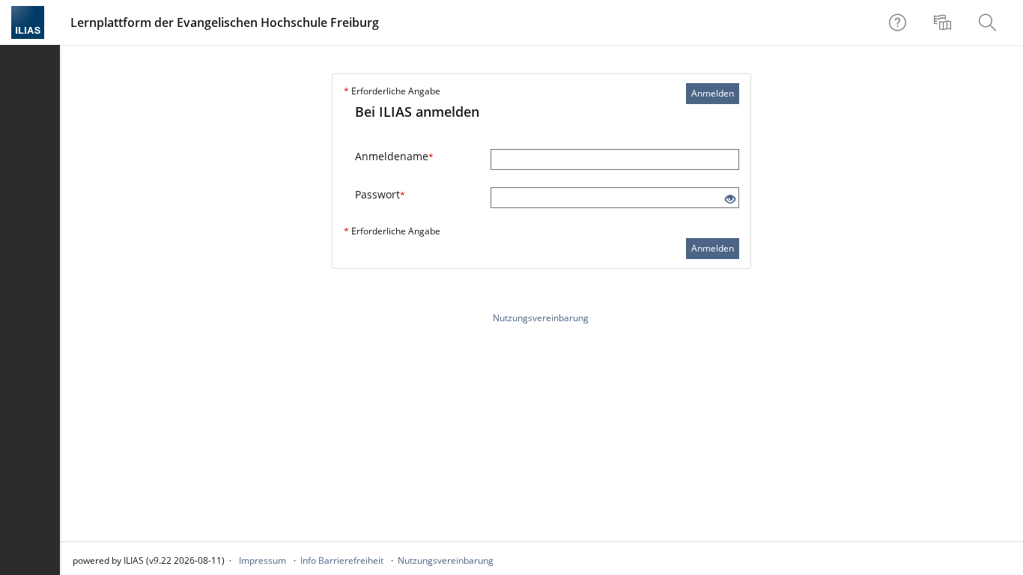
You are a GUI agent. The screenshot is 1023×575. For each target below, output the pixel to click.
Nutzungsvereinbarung (541, 317)
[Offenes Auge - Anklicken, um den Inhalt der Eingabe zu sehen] (730, 199)
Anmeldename (394, 156)
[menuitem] (944, 22)
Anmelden (712, 93)
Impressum (262, 560)
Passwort (380, 194)
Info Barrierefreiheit (341, 560)
